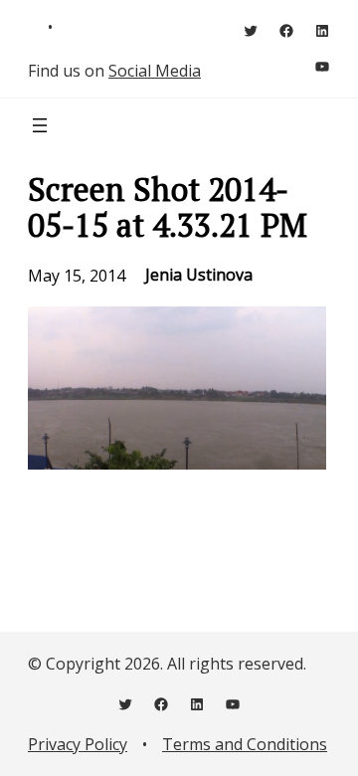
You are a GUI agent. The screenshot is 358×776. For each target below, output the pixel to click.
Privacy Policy (77, 744)
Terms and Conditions (244, 744)
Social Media (154, 71)
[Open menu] (40, 125)
